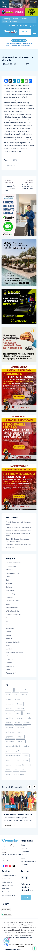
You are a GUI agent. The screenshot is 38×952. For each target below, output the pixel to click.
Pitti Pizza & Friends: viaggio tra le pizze (18, 532)
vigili (8, 772)
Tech (7, 578)
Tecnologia (10, 626)
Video (8, 574)
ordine (20, 730)
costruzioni (19, 697)
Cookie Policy (7, 912)
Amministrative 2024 (13, 612)
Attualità (9, 568)
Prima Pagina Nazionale (14, 650)
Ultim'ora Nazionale (13, 640)
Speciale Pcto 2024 (12, 599)
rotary (26, 758)
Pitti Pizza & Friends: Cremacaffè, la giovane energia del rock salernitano (18, 527)
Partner (5, 21)
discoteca (20, 706)
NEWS (15, 158)
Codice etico (24, 18)
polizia (26, 744)
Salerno (8, 629)
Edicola (25, 895)
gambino (9, 716)
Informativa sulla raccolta (12, 947)
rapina (17, 758)
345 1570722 (6, 858)
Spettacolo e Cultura (13, 561)
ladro (29, 716)
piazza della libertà (13, 744)
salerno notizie (12, 163)
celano (8, 697)
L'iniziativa (9, 647)
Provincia (9, 581)
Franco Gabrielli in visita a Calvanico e (18, 812)
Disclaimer (15, 18)
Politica (8, 623)
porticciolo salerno (13, 753)
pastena (21, 739)
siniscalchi (20, 763)
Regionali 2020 (11, 671)
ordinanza (10, 730)
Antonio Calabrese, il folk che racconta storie (19, 521)
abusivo (9, 688)
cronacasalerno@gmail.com (10, 852)
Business (9, 585)
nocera (26, 720)
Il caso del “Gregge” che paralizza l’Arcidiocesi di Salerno (17, 538)
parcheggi (10, 739)
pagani (20, 735)
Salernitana (25, 849)
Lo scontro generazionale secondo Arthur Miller (10, 185)
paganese (10, 735)
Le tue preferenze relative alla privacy (21, 943)
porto (26, 753)
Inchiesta (9, 636)
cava (15, 692)
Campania (9, 657)
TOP (16, 767)
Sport (8, 667)
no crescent (21, 725)
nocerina (9, 725)
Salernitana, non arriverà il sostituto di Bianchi (27, 185)
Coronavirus (10, 664)
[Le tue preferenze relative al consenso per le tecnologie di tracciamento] (34, 948)
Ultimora (9, 654)
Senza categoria (11, 592)
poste (8, 758)
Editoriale (9, 595)
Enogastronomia (12, 605)
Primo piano (10, 588)
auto (17, 688)
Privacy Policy (6, 907)
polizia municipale (13, 749)
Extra (8, 643)
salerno (9, 763)
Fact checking (7, 880)
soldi (29, 763)
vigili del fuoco (19, 772)
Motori (8, 633)
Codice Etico (6, 877)
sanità (8, 602)
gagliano (27, 711)
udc (23, 767)
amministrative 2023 (13, 571)
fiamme (9, 711)
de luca (19, 702)
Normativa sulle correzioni (7, 884)
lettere (8, 720)
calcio (26, 688)
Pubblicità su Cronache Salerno (8, 891)
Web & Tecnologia (12, 609)
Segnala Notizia (14, 21)
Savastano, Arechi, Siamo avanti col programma (18, 544)
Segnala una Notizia (9, 873)
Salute (8, 619)
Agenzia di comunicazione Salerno (19, 935)
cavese (24, 692)
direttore (9, 706)
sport (8, 767)
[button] (34, 33)
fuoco (18, 711)
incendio (20, 716)
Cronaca (9, 661)
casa (8, 692)
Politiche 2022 (11, 564)
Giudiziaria (9, 616)
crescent (9, 702)
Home (23, 843)
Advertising (6, 18)
